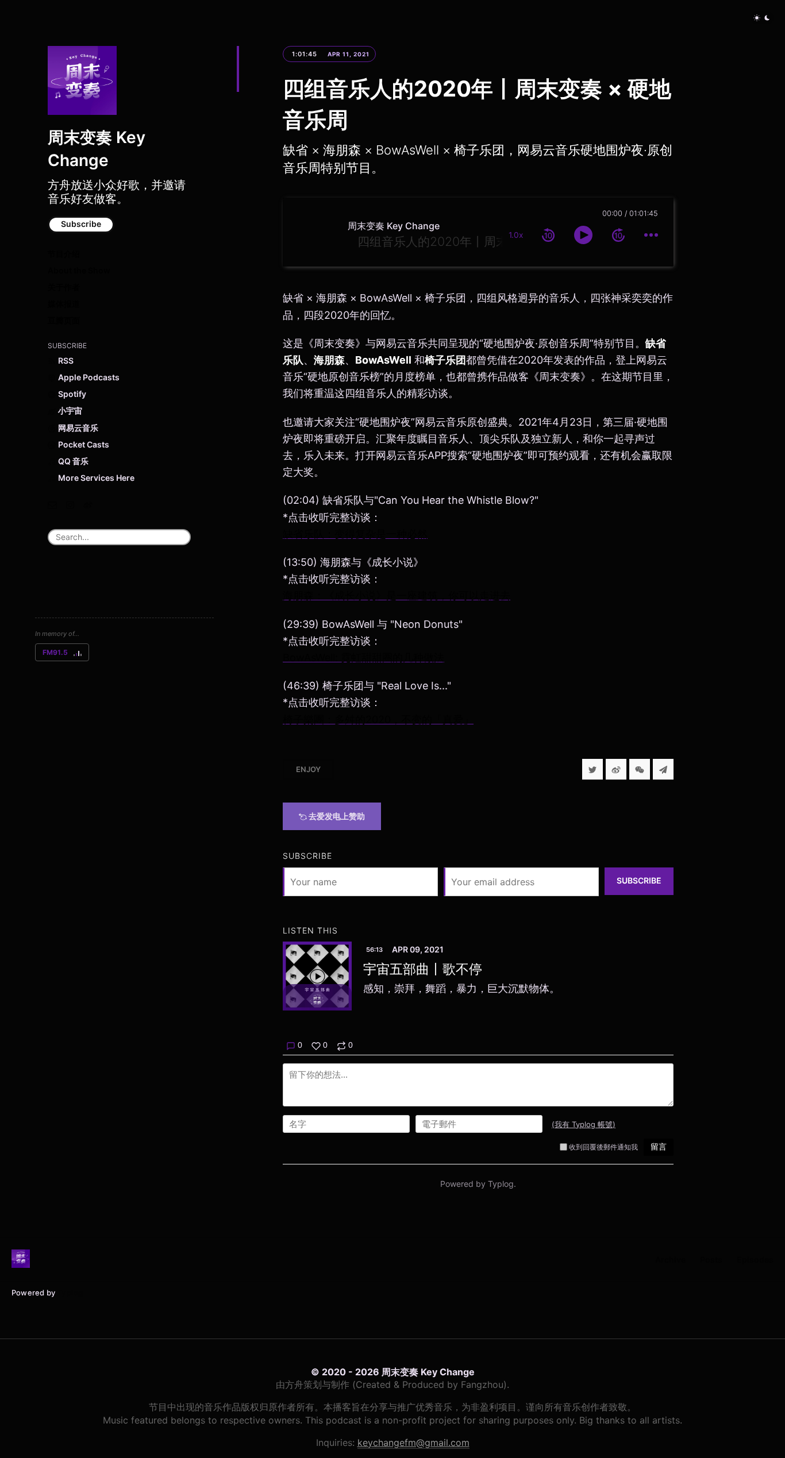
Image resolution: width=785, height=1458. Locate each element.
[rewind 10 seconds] (548, 235)
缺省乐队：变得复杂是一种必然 (355, 534)
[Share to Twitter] (592, 769)
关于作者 (64, 287)
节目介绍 (64, 254)
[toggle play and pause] (583, 235)
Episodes (755, 1259)
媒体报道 (64, 303)
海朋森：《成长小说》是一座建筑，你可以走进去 (396, 595)
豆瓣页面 (64, 320)
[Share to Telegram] (663, 769)
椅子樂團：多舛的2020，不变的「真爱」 (378, 719)
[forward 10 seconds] (618, 235)
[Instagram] (70, 504)
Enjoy (308, 769)
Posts (711, 1259)
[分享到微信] (639, 769)
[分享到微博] (616, 769)
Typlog (70, 1292)
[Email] (52, 504)
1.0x (516, 235)
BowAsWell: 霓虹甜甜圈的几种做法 (363, 657)
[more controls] (651, 235)
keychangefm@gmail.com (413, 1442)
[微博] (88, 504)
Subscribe (81, 224)
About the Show (79, 270)
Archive (670, 1259)
